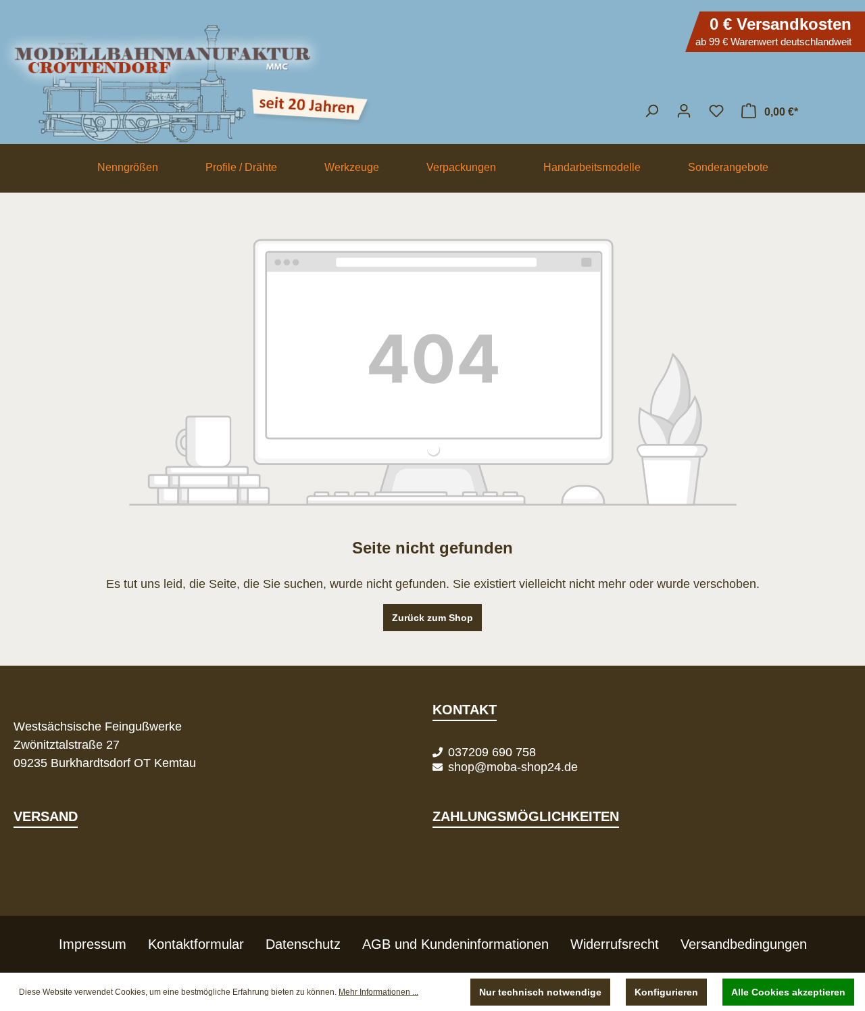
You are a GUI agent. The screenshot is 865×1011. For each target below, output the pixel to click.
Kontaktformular (196, 944)
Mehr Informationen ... (378, 992)
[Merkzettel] (716, 111)
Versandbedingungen (744, 944)
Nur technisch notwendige (540, 992)
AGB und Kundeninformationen (455, 944)
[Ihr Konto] (684, 111)
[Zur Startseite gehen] (432, 77)
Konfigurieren (666, 992)
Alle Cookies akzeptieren (788, 992)
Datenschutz (303, 944)
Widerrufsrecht (614, 944)
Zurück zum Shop (432, 617)
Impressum (92, 944)
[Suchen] (651, 111)
